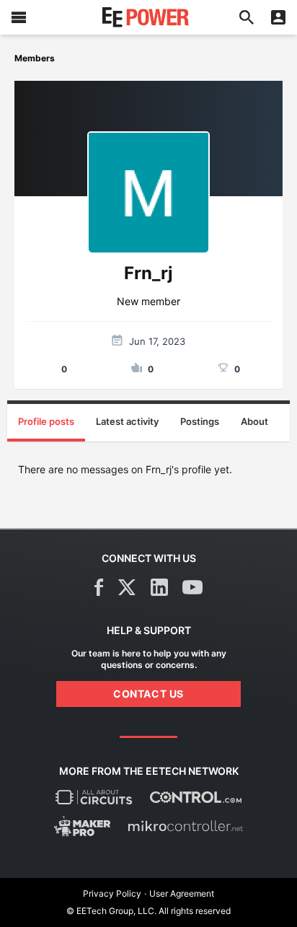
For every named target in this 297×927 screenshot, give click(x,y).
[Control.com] (195, 797)
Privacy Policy (112, 893)
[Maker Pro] (82, 826)
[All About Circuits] (94, 797)
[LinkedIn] (159, 587)
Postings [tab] (199, 421)
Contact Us (148, 693)
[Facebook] (99, 587)
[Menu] (19, 17)
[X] (127, 587)
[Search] (246, 17)
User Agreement (181, 893)
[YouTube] (192, 587)
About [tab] (254, 421)
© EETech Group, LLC (110, 910)
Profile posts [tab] (46, 421)
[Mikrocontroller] (185, 826)
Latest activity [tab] (127, 421)
